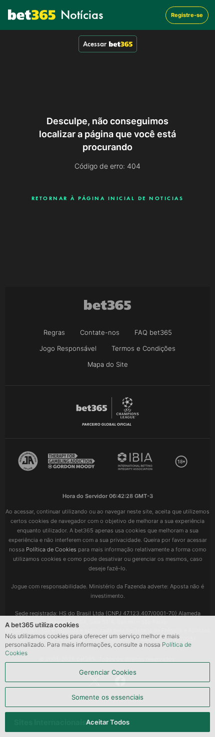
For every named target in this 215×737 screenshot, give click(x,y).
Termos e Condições (144, 348)
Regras (54, 332)
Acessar (94, 43)
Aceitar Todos (108, 722)
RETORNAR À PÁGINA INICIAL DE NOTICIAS (108, 198)
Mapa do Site (108, 364)
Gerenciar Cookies (107, 672)
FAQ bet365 (153, 332)
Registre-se (187, 14)
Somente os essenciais (108, 697)
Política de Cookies (51, 549)
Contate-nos (100, 332)
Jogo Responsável (68, 348)
